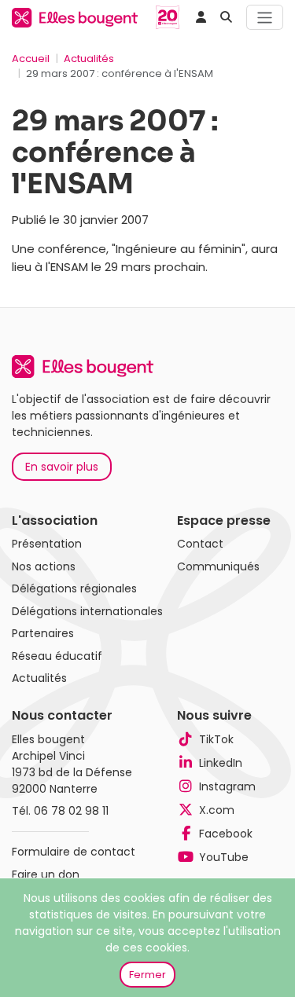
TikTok (216, 739)
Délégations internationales (87, 611)
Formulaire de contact (73, 852)
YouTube (224, 857)
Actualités (89, 58)
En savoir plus (61, 467)
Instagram (227, 786)
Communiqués (218, 566)
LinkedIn (220, 763)
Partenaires (43, 633)
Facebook (226, 833)
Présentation (47, 544)
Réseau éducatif (57, 656)
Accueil (31, 58)
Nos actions (44, 566)
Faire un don (45, 874)
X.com (216, 810)
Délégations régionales (74, 588)
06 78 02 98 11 (71, 811)
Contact (200, 544)
